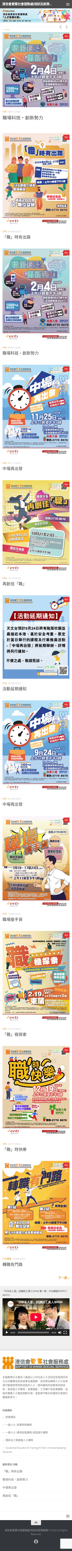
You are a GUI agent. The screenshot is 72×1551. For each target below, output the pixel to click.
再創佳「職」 (15, 584)
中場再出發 (13, 468)
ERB (5, 111)
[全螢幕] (65, 1332)
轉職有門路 (13, 1264)
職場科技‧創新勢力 (21, 353)
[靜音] (59, 1332)
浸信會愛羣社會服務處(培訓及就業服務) (28, 4)
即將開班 (11, 1417)
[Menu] (68, 4)
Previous (60, 27)
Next (66, 27)
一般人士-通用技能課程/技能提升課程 (27, 1432)
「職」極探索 (15, 1034)
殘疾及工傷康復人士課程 (19, 1440)
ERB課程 (7, 1258)
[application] (36, 1317)
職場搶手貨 (13, 919)
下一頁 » (63, 1278)
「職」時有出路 (18, 118)
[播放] (7, 1332)
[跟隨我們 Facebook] (36, 1541)
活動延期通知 (15, 689)
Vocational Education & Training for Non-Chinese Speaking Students (34, 1450)
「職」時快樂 (15, 1149)
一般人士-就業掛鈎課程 (19, 1424)
